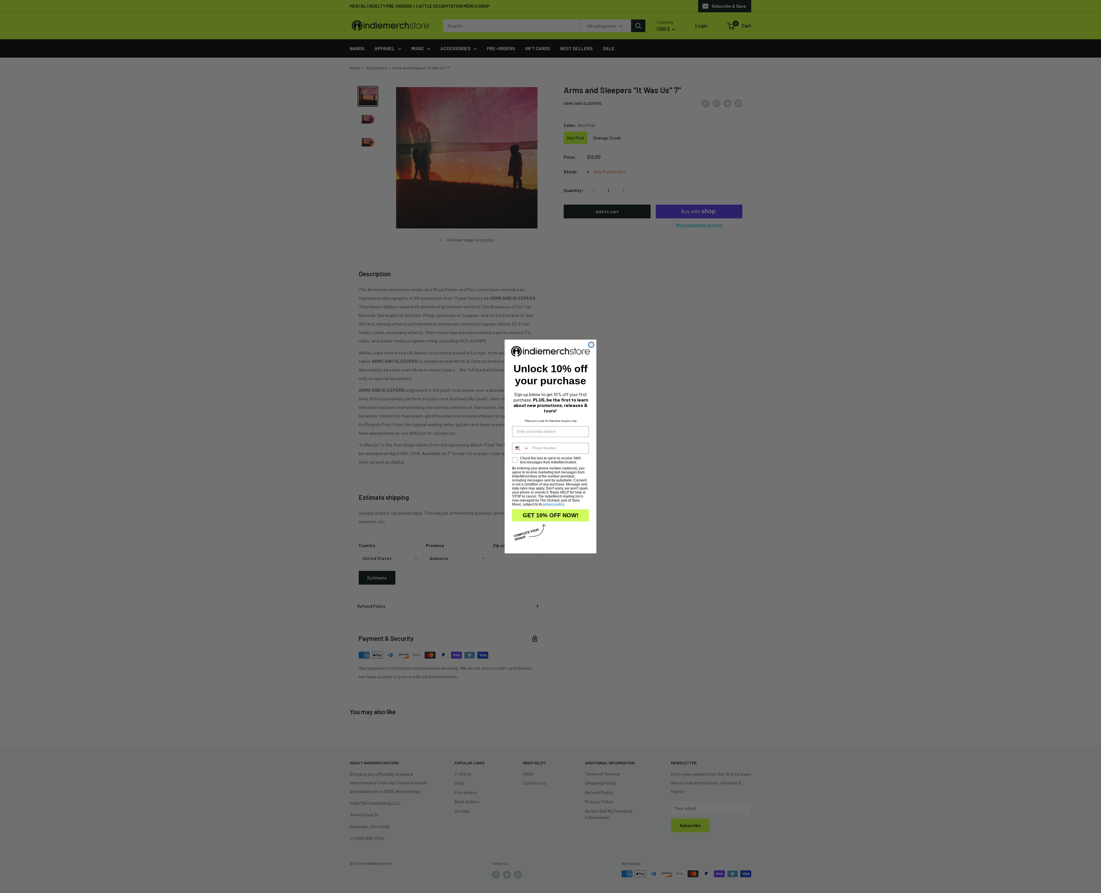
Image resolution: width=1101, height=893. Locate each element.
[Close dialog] (591, 345)
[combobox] (521, 448)
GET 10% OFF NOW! (551, 515)
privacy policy (553, 504)
